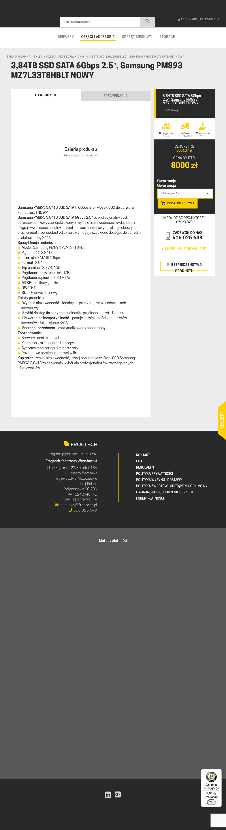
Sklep (38, 57)
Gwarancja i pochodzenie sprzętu (164, 492)
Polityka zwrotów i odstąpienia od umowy (171, 486)
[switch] (211, 802)
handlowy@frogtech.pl (78, 505)
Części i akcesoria (60, 57)
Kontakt (143, 455)
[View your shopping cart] (220, 41)
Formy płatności (150, 498)
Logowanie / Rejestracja (200, 19)
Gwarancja (166, 181)
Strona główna (18, 57)
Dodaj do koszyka (180, 203)
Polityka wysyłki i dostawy (159, 480)
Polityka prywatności (154, 474)
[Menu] (219, 771)
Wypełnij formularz (185, 249)
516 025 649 (188, 238)
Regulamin (145, 467)
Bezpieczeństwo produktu (186, 267)
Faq (139, 461)
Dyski (81, 57)
